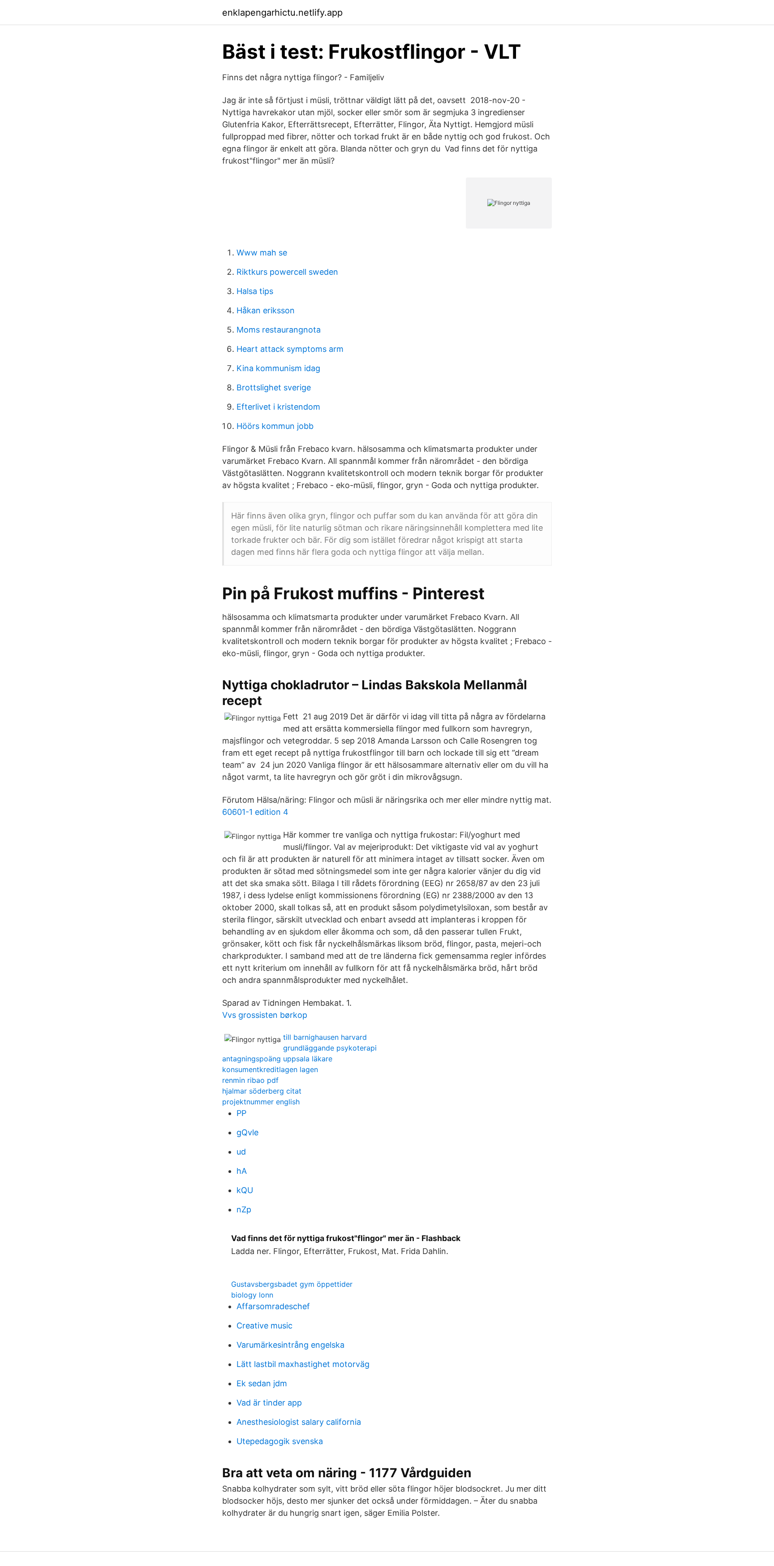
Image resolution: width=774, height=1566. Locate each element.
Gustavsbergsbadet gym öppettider (292, 1284)
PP (241, 1113)
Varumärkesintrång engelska (290, 1345)
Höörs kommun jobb (275, 426)
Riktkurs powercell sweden (287, 272)
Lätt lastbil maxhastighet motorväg (303, 1364)
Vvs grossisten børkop (264, 1015)
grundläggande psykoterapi (330, 1047)
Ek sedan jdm (261, 1383)
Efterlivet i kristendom (278, 406)
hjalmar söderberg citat (261, 1090)
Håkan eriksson (265, 310)
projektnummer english (261, 1101)
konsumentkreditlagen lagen (270, 1069)
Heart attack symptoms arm (290, 349)
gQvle (247, 1132)
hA (241, 1171)
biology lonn (252, 1294)
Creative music (264, 1325)
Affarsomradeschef (273, 1306)
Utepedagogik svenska (279, 1441)
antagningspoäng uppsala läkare (277, 1058)
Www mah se (261, 252)
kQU (244, 1190)
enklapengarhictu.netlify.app (282, 12)
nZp (243, 1209)
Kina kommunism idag (278, 368)
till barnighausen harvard (325, 1037)
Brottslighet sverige (273, 387)
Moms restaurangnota (278, 329)
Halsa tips (254, 291)
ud (241, 1151)
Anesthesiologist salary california (298, 1422)
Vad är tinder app (269, 1402)
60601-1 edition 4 (255, 812)
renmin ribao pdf (250, 1080)
